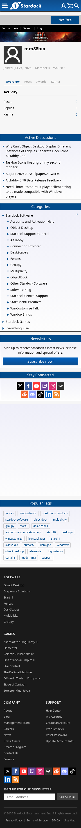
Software (12, 577)
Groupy (9, 622)
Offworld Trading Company (22, 678)
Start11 (8, 597)
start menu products (55, 513)
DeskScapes (11, 609)
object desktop (14, 551)
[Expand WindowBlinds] (8, 315)
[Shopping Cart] (70, 5)
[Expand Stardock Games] (3, 322)
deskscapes (40, 526)
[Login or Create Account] (63, 5)
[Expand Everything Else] (3, 328)
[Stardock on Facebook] (28, 386)
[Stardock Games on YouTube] (36, 386)
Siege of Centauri (15, 684)
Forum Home (10, 28)
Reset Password (56, 735)
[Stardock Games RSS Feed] (57, 394)
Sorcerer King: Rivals (17, 690)
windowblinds (28, 513)
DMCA (56, 820)
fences (9, 513)
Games (9, 634)
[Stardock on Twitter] (20, 386)
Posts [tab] (28, 82)
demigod (45, 545)
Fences (8, 603)
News (7, 735)
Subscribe (67, 797)
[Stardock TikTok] (40, 394)
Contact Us (11, 753)
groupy (9, 526)
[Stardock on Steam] (61, 386)
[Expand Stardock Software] (3, 216)
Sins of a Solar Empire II (19, 660)
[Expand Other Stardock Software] (8, 284)
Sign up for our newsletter (28, 789)
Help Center (54, 710)
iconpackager (36, 539)
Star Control (12, 666)
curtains (10, 558)
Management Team (17, 723)
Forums (9, 759)
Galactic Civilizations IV (19, 654)
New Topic (65, 19)
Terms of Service (37, 820)
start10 (51, 532)
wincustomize (13, 539)
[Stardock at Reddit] (24, 394)
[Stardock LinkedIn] (49, 394)
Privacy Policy (14, 820)
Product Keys (55, 729)
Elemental (10, 648)
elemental (35, 551)
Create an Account (58, 723)
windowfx (63, 545)
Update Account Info (60, 741)
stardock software (16, 519)
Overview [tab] (13, 82)
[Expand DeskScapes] (8, 253)
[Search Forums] (76, 5)
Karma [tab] (55, 82)
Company (12, 702)
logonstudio (55, 551)
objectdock (40, 519)
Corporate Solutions (17, 591)
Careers (9, 729)
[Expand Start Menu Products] (8, 302)
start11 (55, 539)
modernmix (28, 558)
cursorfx (29, 545)
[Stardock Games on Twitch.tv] (44, 386)
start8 (23, 526)
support (46, 558)
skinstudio (11, 545)
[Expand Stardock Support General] (8, 234)
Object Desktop (14, 585)
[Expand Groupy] (8, 265)
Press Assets (12, 741)
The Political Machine (18, 672)
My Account (54, 717)
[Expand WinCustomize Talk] (8, 308)
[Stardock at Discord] (32, 394)
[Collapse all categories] (77, 214)
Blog (7, 717)
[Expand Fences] (8, 259)
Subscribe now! (40, 361)
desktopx (67, 532)
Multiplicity (11, 615)
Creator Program (15, 747)
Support (53, 702)
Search (27, 28)
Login (40, 28)
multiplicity (60, 519)
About (8, 710)
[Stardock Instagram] (53, 386)
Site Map (69, 820)
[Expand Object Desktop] (8, 228)
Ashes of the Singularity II (21, 642)
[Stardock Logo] (25, 5)
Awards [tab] (41, 82)
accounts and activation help (23, 532)
